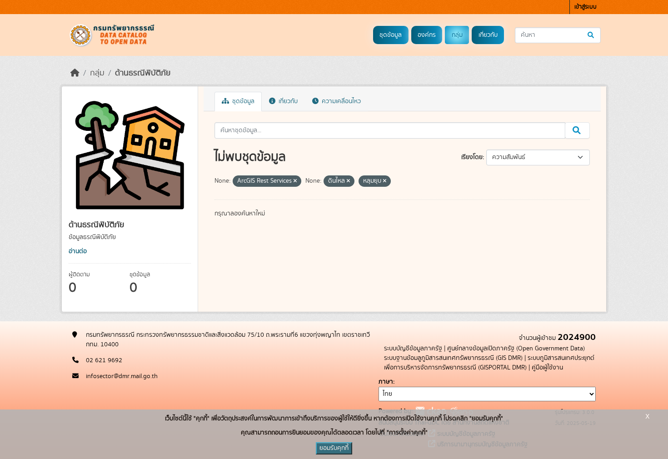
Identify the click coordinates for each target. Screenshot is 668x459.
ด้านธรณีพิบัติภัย (142, 73)
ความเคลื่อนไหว (340, 101)
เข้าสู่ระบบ (585, 7)
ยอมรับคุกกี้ (334, 448)
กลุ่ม (457, 35)
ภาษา (386, 381)
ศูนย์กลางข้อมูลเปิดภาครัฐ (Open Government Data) (516, 348)
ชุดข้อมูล (390, 35)
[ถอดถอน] (295, 181)
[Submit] (591, 35)
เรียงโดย (472, 157)
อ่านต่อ (78, 251)
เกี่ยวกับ (488, 35)
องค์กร (427, 35)
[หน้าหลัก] (75, 73)
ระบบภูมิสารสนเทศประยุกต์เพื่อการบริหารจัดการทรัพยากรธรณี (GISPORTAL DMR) (489, 363)
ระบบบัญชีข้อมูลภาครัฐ (413, 348)
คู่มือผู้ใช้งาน (547, 367)
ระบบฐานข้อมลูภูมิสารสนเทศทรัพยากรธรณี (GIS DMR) (453, 358)
